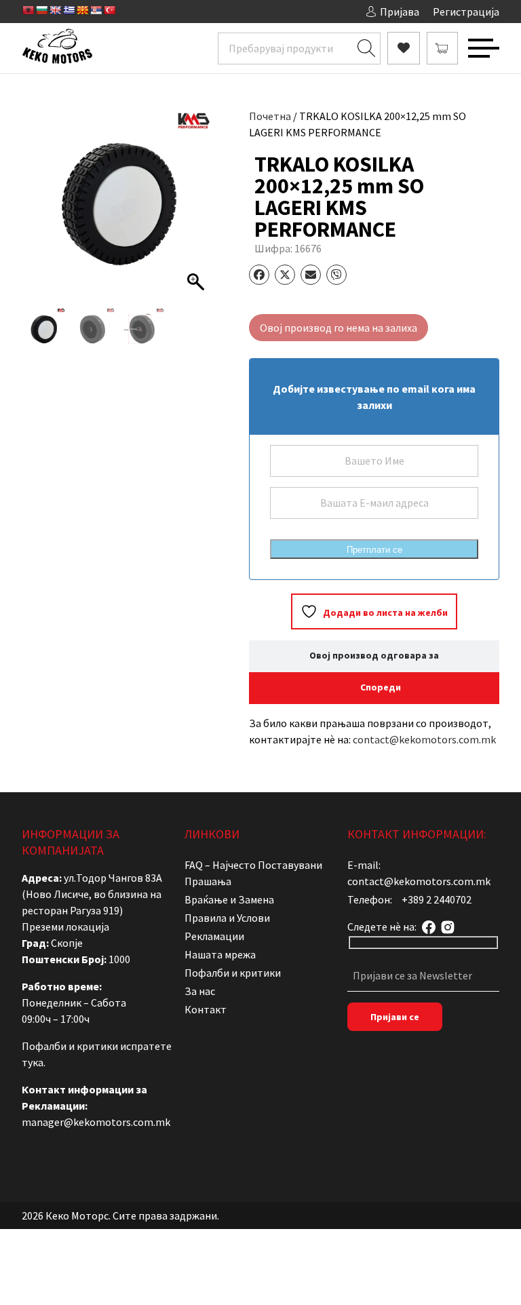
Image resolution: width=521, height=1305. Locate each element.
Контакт (206, 1009)
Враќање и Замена (229, 899)
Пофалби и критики (233, 972)
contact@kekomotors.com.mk (424, 739)
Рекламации (214, 936)
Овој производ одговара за (374, 655)
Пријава (399, 11)
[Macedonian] (82, 10)
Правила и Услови (227, 917)
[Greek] (68, 10)
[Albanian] (28, 10)
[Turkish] (109, 10)
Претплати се (374, 550)
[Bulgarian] (41, 10)
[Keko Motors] (57, 48)
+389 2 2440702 (436, 899)
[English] (55, 10)
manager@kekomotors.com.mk (96, 1122)
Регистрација (466, 11)
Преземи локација (65, 926)
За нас (200, 991)
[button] (197, 211)
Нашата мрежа (220, 954)
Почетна (270, 116)
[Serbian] (96, 10)
